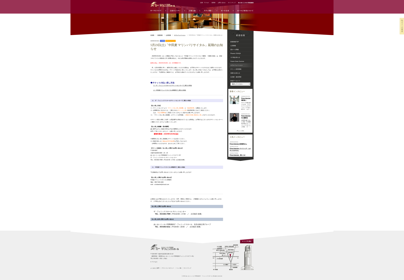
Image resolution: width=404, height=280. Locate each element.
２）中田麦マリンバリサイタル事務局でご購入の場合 (169, 90)
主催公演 (192, 10)
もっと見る (241, 130)
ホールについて (155, 10)
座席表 (213, 2)
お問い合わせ (221, 2)
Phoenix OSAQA (235, 53)
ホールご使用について (245, 10)
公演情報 (168, 35)
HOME (152, 35)
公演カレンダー (175, 10)
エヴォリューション (179, 35)
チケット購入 (208, 10)
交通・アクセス (204, 2)
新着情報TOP (234, 42)
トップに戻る (247, 241)
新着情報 (160, 35)
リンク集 (178, 268)
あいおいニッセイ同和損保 (246, 2)
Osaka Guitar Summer (237, 61)
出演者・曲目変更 (235, 77)
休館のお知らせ (235, 73)
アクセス (154, 262)
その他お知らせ (235, 57)
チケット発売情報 (235, 69)
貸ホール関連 (234, 49)
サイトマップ (232, 2)
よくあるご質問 (154, 268)
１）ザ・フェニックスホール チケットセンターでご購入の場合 (172, 85)
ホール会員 (225, 10)
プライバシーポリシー (167, 268)
